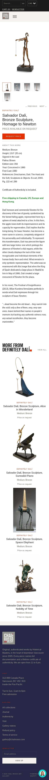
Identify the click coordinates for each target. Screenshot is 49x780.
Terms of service (9, 735)
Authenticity (7, 716)
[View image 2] (16, 87)
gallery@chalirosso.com (13, 739)
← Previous (31, 106)
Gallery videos (9, 726)
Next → (43, 106)
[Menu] (15, 16)
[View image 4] (36, 87)
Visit (4, 721)
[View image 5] (6, 97)
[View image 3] (26, 87)
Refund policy (8, 730)
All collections (8, 707)
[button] (24, 53)
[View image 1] (6, 87)
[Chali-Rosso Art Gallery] (5, 17)
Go (23, 3)
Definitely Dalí (10, 110)
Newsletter (18, 9)
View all (42, 350)
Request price (13, 136)
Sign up (19, 761)
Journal (5, 712)
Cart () (6, 9)
